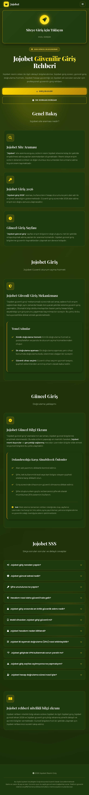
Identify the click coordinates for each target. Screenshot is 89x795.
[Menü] (82, 4)
